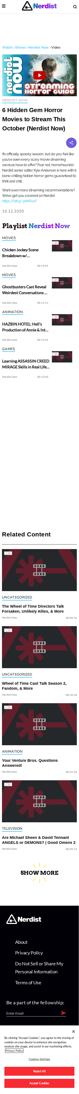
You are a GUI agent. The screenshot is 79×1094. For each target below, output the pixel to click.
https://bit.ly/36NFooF (19, 201)
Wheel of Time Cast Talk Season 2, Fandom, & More (34, 686)
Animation (12, 312)
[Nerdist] (39, 6)
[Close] (73, 1031)
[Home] (23, 922)
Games (8, 349)
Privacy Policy (29, 953)
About (21, 942)
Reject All (39, 1071)
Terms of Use (28, 982)
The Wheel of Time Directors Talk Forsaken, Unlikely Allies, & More (33, 609)
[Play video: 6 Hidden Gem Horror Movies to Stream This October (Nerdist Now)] (39, 75)
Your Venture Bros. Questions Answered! (30, 763)
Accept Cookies (39, 1083)
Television (12, 828)
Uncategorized (17, 597)
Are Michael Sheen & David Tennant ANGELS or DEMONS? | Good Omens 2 (38, 840)
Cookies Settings (39, 1059)
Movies (9, 238)
